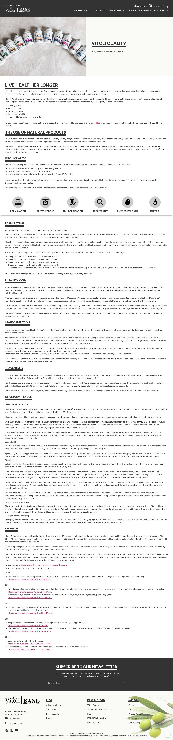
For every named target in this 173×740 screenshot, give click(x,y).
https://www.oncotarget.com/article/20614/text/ (30, 613)
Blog (89, 713)
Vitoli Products (53, 709)
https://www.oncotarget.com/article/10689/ (28, 625)
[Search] (163, 6)
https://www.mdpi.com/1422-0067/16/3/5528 (29, 649)
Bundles (49, 718)
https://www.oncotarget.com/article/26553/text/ (30, 592)
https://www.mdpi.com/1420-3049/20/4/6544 (29, 643)
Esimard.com (93, 722)
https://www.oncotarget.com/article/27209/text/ (30, 597)
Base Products (52, 713)
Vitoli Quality (93, 705)
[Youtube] (16, 730)
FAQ (130, 709)
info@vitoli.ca (14, 718)
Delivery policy (135, 718)
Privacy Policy (134, 713)
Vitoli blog (95, 122)
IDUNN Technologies (96, 718)
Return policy (134, 722)
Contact (132, 705)
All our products (53, 705)
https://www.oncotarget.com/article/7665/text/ (29, 631)
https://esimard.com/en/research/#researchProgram (44, 565)
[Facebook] (7, 730)
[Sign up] (124, 683)
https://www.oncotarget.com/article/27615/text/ (30, 579)
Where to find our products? (100, 709)
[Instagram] (12, 730)
